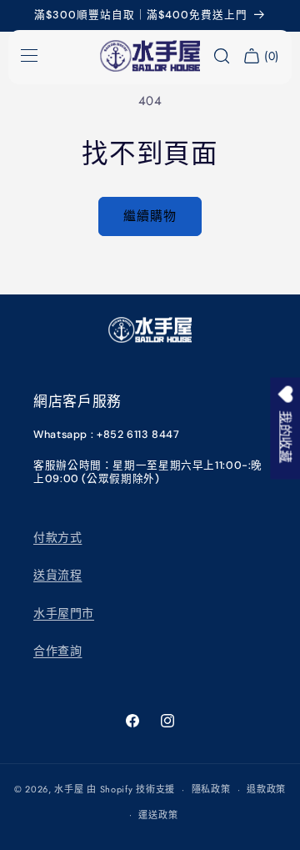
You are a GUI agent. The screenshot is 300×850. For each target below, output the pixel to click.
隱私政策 (211, 789)
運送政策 (158, 815)
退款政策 (266, 789)
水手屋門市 (63, 613)
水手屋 (68, 789)
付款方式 (57, 537)
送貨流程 (57, 574)
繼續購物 (150, 216)
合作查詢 (57, 650)
